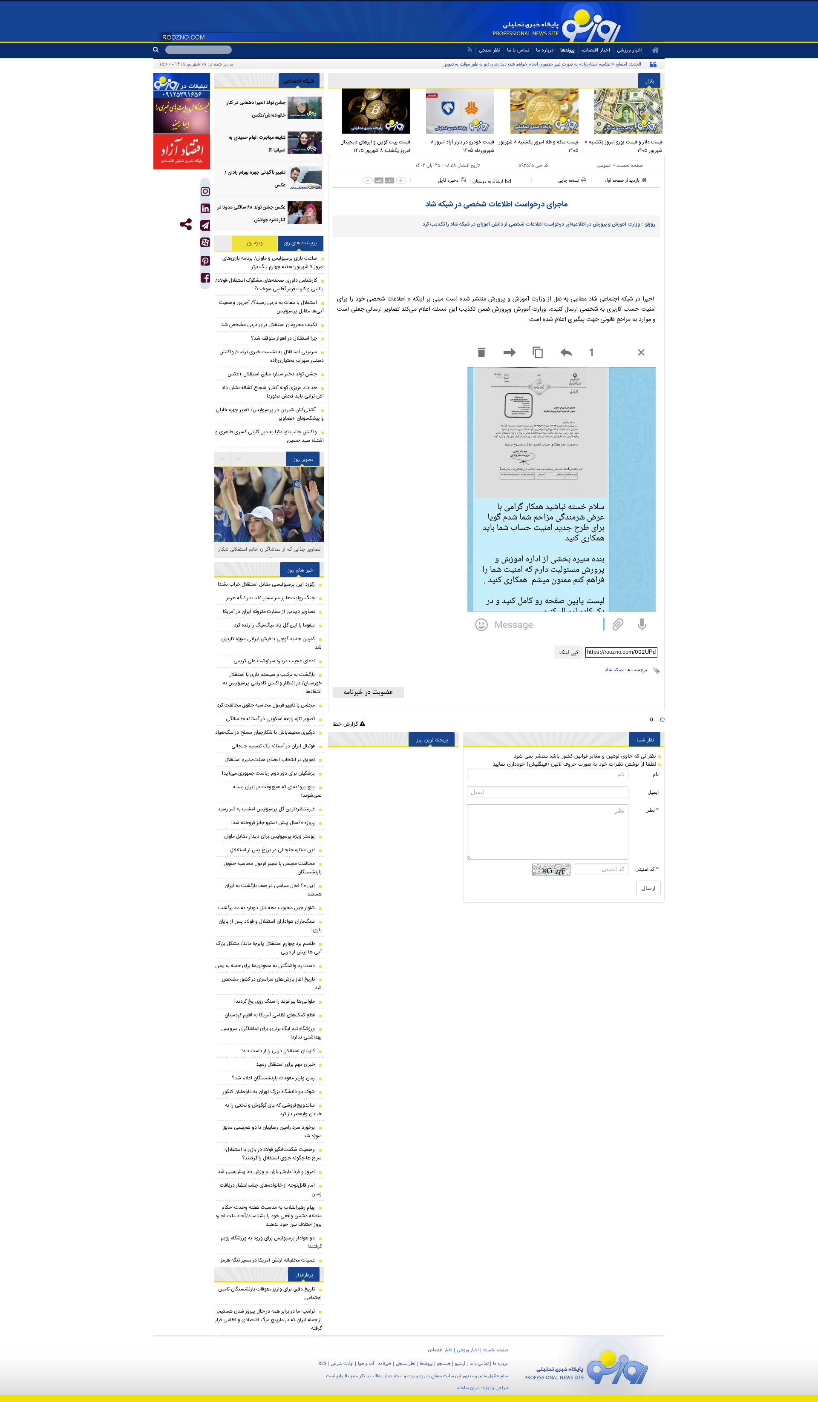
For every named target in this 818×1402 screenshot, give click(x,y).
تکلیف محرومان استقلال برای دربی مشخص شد (269, 324)
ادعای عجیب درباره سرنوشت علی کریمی (274, 661)
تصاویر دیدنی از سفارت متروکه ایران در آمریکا (269, 611)
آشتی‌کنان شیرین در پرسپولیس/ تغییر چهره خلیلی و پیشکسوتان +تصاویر (270, 414)
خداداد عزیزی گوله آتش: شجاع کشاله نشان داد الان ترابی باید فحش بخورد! (273, 392)
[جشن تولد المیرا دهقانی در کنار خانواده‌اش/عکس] (305, 108)
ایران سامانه (468, 1387)
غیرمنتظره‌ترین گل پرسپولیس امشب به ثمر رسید (266, 809)
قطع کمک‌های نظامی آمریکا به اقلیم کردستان (270, 1015)
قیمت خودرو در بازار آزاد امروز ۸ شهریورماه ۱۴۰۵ (462, 146)
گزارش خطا (346, 724)
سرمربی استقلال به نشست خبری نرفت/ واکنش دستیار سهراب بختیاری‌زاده (271, 356)
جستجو (444, 1363)
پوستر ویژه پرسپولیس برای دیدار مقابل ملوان (269, 836)
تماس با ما (518, 49)
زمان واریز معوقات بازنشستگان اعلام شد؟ (273, 1078)
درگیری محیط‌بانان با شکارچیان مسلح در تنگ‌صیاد (265, 732)
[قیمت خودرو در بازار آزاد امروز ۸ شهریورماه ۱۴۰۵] (455, 111)
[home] (652, 50)
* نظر (652, 810)
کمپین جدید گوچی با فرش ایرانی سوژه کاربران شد (271, 643)
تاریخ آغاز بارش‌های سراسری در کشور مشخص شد (272, 983)
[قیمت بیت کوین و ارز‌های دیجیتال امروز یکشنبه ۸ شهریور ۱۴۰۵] (370, 111)
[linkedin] (205, 210)
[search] (159, 50)
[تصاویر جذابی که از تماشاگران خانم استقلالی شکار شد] (269, 505)
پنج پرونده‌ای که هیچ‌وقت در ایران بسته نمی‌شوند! (277, 791)
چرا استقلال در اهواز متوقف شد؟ (284, 338)
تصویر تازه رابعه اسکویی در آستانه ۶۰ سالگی (270, 719)
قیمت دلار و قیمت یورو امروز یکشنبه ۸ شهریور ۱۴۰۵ (623, 146)
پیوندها (567, 49)
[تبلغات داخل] (181, 85)
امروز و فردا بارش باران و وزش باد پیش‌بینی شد (266, 1171)
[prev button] (239, 459)
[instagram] (205, 193)
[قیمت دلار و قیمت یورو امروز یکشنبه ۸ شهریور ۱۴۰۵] (623, 111)
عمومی (604, 165)
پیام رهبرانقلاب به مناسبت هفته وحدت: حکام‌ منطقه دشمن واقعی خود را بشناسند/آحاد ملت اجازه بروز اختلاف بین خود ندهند (269, 1216)
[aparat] (205, 242)
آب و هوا (366, 1363)
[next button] (222, 459)
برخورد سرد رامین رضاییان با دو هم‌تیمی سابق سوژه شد (272, 1131)
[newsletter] (368, 692)
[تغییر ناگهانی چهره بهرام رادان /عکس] (305, 177)
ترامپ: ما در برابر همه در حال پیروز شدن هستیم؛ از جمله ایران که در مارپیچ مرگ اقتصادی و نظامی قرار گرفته (268, 1320)
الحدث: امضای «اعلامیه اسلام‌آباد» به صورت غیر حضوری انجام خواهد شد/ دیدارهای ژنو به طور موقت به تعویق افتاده (536, 63)
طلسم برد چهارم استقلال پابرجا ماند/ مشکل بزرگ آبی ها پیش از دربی (269, 947)
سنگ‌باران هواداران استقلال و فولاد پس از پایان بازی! (270, 925)
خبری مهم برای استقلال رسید (285, 1064)
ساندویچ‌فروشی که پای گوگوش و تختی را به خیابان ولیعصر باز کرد (273, 1109)
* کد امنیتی (647, 869)
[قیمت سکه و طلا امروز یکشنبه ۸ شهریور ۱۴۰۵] (538, 111)
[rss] (469, 50)
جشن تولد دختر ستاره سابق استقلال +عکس (272, 374)
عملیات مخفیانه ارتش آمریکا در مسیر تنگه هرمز (268, 1260)
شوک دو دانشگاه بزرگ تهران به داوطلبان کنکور (269, 1091)
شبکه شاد (614, 669)
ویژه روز (255, 243)
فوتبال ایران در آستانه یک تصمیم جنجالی (273, 746)
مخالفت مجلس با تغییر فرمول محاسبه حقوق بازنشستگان (273, 867)
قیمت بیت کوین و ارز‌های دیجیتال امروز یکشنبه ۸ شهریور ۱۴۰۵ (375, 146)
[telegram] (205, 225)
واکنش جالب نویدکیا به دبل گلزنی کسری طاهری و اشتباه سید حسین (269, 436)
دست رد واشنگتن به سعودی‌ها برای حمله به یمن (265, 965)
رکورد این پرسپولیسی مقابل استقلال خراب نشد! (266, 584)
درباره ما (544, 49)
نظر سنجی (489, 49)
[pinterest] (205, 263)
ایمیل (653, 792)
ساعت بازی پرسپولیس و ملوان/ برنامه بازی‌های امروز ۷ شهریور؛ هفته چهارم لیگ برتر (273, 262)
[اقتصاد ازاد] (181, 151)
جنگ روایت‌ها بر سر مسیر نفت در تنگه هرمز (270, 598)
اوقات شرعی (342, 1363)
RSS (322, 1363)
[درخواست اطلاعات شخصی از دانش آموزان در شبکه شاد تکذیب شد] (561, 488)
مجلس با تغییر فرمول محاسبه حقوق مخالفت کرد (266, 705)
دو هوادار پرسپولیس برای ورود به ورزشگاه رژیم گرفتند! (271, 1242)
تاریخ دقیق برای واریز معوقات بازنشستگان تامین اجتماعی (270, 1293)
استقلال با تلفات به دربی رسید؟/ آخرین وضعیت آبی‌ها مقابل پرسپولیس (271, 306)
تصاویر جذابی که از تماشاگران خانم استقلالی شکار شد (269, 553)
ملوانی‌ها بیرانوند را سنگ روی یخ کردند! (274, 1001)
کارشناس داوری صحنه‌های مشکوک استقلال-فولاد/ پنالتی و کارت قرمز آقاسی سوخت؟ (269, 284)
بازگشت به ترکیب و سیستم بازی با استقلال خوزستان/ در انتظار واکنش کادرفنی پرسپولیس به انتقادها (272, 683)
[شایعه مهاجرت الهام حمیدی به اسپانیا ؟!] (305, 143)
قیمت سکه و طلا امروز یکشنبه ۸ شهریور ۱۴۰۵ (539, 146)
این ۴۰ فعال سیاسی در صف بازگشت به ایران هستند (273, 889)
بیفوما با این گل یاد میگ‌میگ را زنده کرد (274, 625)
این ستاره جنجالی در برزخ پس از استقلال (272, 850)
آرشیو (460, 1363)
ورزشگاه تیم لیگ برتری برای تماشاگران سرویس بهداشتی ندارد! (271, 1032)
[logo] (586, 1365)
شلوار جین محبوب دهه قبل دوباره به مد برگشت (266, 908)
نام (656, 774)
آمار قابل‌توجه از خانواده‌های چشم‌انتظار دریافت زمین (271, 1189)
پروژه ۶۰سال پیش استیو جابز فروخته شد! (273, 822)
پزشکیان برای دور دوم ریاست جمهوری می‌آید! (268, 773)
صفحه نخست (629, 165)
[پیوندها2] (181, 116)
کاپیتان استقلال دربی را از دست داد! (278, 1051)
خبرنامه (385, 1363)
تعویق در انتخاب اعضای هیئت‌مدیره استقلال (270, 759)
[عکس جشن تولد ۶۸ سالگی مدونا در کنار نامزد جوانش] (305, 212)
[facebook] (205, 280)
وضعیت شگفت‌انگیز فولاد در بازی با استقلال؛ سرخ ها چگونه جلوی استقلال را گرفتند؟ (273, 1153)
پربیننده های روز (300, 243)
